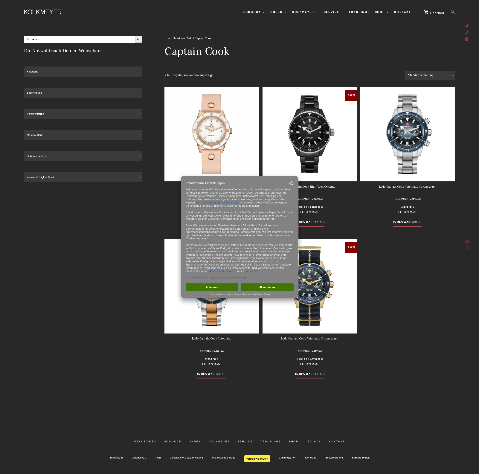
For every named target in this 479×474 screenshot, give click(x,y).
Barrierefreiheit (361, 457)
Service (245, 441)
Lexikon (313, 441)
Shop (293, 441)
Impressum (116, 457)
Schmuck (172, 441)
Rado (189, 38)
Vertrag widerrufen (257, 458)
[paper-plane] (467, 26)
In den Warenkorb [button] (309, 222)
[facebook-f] (467, 248)
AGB (158, 457)
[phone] (467, 32)
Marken (179, 38)
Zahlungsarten (287, 457)
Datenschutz (139, 457)
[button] (453, 12)
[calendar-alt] (467, 39)
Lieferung (310, 457)
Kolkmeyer (219, 441)
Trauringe (270, 441)
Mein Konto (145, 441)
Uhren (168, 38)
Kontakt (337, 441)
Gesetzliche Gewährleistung (186, 457)
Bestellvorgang (334, 457)
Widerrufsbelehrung (223, 457)
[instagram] (467, 243)
